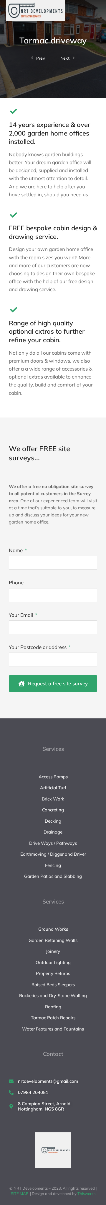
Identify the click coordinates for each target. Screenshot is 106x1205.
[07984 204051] (11, 1092)
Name (16, 550)
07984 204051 (33, 1092)
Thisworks (86, 1193)
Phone (16, 582)
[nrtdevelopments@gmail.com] (11, 1081)
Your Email (21, 615)
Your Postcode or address (38, 647)
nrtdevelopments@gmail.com (48, 1081)
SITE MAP (19, 1193)
